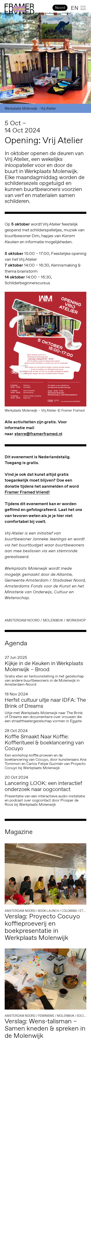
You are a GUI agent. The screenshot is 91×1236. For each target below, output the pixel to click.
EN (74, 7)
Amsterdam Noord (22, 620)
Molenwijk (53, 620)
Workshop (76, 620)
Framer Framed (19, 9)
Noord (60, 7)
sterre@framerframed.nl (38, 434)
